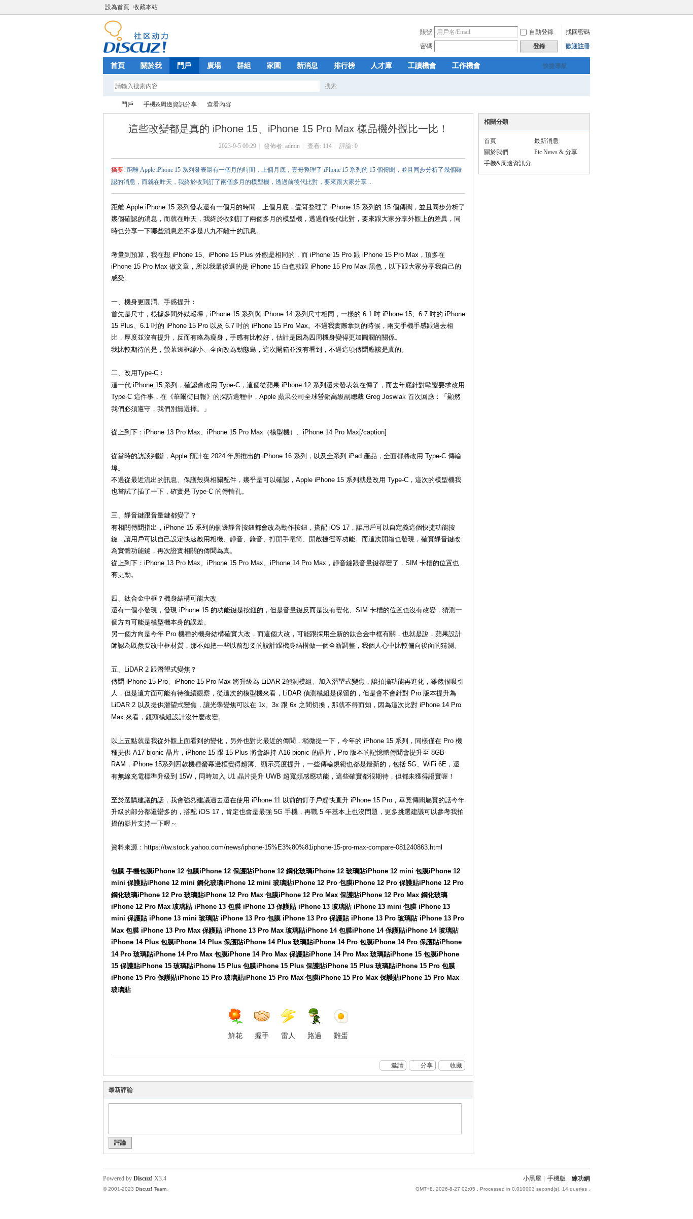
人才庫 (381, 65)
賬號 (426, 31)
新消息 (307, 65)
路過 (314, 1036)
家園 (274, 65)
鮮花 (235, 1036)
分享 (427, 1065)
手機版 (556, 1178)
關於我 (151, 65)
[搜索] (360, 86)
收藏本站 (145, 7)
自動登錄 (541, 31)
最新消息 (546, 140)
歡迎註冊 (578, 46)
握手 (262, 1036)
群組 (244, 65)
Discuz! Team (150, 1189)
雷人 (288, 1036)
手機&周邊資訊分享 (170, 104)
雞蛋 (341, 1036)
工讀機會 (422, 65)
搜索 (331, 86)
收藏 (456, 1065)
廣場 (214, 65)
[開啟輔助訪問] (587, 7)
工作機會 (466, 65)
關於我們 (496, 152)
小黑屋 (532, 1178)
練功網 (581, 1178)
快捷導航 (555, 65)
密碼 (426, 46)
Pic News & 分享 (555, 152)
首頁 (118, 65)
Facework (107, 104)
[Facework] (135, 51)
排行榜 (344, 65)
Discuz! (143, 1178)
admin (292, 146)
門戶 (184, 65)
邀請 (397, 1065)
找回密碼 (578, 31)
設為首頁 (117, 7)
